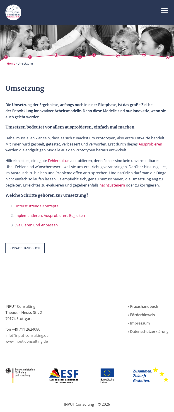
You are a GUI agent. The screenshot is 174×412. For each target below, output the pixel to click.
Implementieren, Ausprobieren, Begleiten (49, 215)
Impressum (140, 323)
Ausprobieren (150, 144)
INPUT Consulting (79, 404)
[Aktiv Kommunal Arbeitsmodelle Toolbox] (13, 12)
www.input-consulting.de (26, 341)
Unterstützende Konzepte (36, 206)
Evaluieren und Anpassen (36, 225)
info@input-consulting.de (26, 335)
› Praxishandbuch (25, 248)
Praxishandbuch (144, 306)
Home (11, 63)
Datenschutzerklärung (149, 331)
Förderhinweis (142, 314)
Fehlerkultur (58, 160)
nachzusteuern (112, 185)
